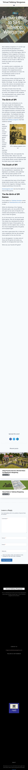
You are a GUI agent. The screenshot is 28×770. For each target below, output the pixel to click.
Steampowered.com (14, 202)
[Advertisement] (14, 263)
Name (4, 538)
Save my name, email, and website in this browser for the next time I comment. (13, 555)
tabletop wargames (13, 119)
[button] (14, 5)
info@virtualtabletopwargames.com (14, 650)
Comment (5, 518)
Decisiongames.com (7, 189)
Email (4, 544)
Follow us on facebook (14, 653)
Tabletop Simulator (17, 200)
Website (4, 551)
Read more (5, 474)
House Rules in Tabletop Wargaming (13, 492)
